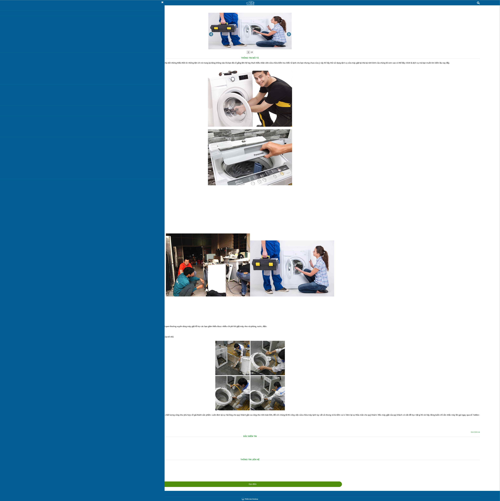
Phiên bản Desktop (251, 499)
